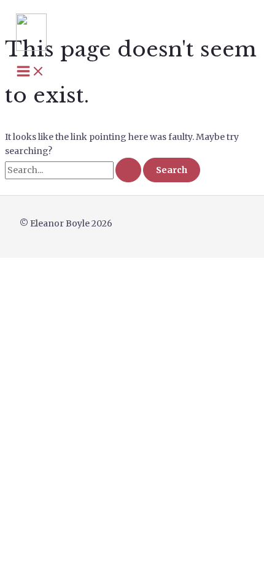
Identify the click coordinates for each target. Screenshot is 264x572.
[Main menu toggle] (30, 72)
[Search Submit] (128, 170)
